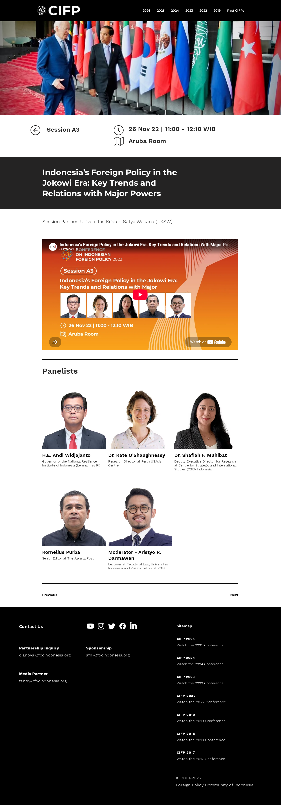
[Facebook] (122, 626)
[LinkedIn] (133, 626)
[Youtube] (90, 626)
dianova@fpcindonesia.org (45, 655)
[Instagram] (101, 626)
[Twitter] (112, 626)
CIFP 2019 (186, 715)
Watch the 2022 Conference (201, 702)
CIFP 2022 (186, 696)
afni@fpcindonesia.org (108, 655)
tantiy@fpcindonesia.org (43, 681)
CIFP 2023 (186, 677)
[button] (235, 10)
